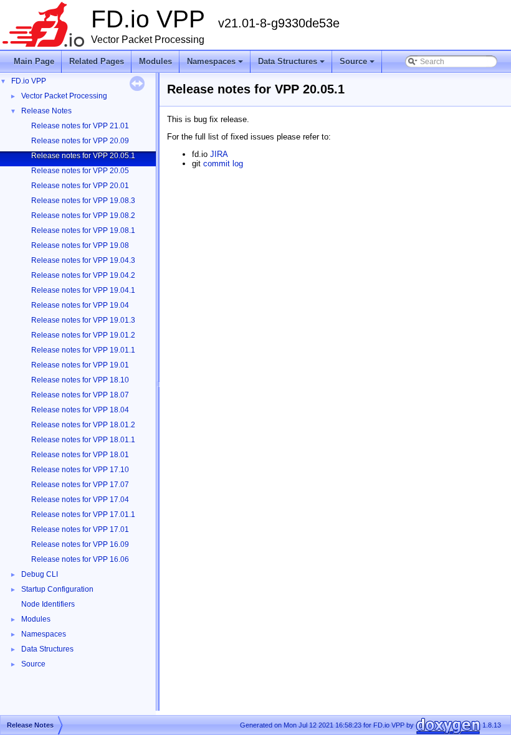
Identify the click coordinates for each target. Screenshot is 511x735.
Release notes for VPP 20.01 (80, 185)
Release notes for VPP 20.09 (80, 140)
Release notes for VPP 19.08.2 (83, 215)
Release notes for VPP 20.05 (80, 170)
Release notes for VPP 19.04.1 (83, 290)
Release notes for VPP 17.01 (80, 529)
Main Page (34, 61)
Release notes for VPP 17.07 (80, 484)
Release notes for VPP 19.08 (80, 245)
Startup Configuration (57, 589)
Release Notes (46, 111)
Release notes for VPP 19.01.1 (83, 350)
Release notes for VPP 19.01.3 (83, 320)
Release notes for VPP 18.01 (80, 454)
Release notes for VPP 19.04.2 (83, 275)
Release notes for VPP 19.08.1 (83, 230)
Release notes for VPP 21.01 (80, 125)
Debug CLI (39, 574)
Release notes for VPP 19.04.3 (83, 260)
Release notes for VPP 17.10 (80, 469)
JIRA (219, 154)
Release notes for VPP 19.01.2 (83, 335)
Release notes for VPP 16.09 (80, 544)
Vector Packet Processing (64, 96)
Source (358, 65)
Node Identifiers (48, 604)
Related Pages (96, 61)
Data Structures (292, 65)
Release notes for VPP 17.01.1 (83, 514)
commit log (223, 163)
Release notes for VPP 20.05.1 (83, 155)
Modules (155, 61)
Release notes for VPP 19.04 (80, 305)
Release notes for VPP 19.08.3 (83, 200)
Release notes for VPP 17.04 (80, 499)
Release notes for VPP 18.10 (80, 380)
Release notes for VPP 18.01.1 (83, 439)
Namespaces (216, 65)
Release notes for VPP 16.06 (80, 559)
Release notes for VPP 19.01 (80, 365)
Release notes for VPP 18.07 (80, 395)
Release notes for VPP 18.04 (80, 409)
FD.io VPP (28, 81)
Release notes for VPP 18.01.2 (83, 424)
